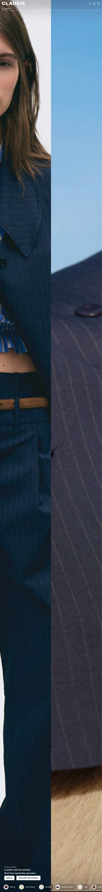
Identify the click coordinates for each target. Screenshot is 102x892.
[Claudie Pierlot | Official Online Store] (13, 3)
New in (9, 878)
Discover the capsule (28, 878)
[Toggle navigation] (98, 3)
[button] (90, 3)
